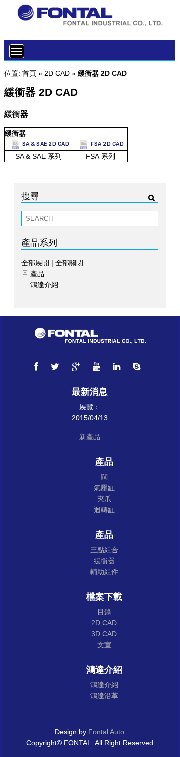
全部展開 (36, 263)
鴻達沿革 (104, 696)
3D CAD (104, 634)
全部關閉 (70, 263)
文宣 (105, 645)
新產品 (90, 437)
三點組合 (104, 550)
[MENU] (17, 51)
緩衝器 (104, 561)
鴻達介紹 (44, 285)
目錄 (105, 612)
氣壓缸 (104, 488)
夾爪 (105, 499)
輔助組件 (104, 572)
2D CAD (57, 73)
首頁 (29, 73)
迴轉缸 (104, 510)
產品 (37, 274)
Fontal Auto (106, 732)
